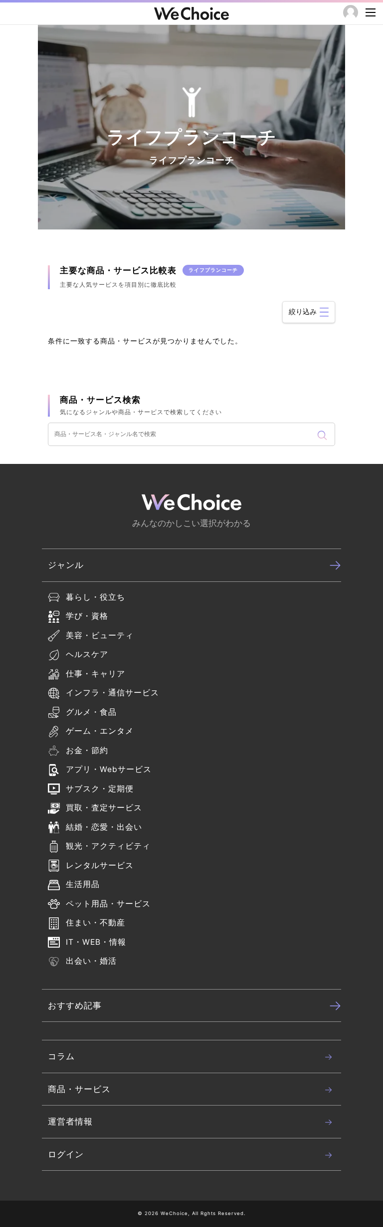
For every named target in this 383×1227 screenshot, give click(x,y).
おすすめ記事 (75, 1005)
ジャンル (66, 565)
